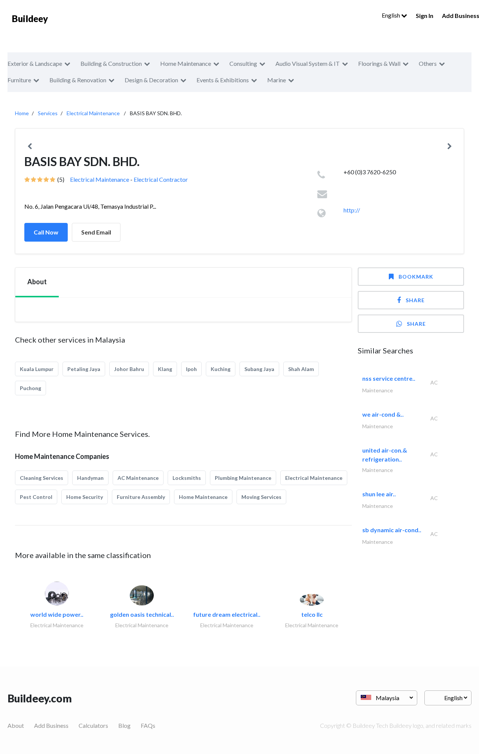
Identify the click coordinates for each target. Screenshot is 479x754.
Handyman (90, 478)
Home (22, 113)
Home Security (84, 497)
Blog (124, 725)
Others (428, 63)
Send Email (96, 232)
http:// (352, 210)
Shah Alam (301, 369)
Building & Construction (111, 63)
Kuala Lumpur (37, 369)
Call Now (46, 232)
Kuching (221, 369)
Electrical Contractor (161, 179)
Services (48, 113)
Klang (165, 369)
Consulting (243, 63)
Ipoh (191, 369)
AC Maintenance (138, 478)
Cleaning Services (41, 478)
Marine (276, 79)
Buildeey (30, 18)
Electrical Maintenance (93, 113)
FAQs (148, 725)
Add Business (51, 725)
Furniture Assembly (141, 497)
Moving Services (261, 497)
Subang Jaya (259, 369)
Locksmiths (187, 478)
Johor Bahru (129, 369)
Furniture (19, 79)
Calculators (93, 725)
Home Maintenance (185, 63)
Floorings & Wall (379, 63)
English (391, 15)
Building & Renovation (77, 79)
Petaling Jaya (83, 369)
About (15, 725)
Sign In (424, 15)
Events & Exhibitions (222, 79)
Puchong (30, 388)
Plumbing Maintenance (243, 478)
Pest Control (36, 497)
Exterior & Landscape (34, 63)
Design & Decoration (151, 79)
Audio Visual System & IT (307, 63)
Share (415, 300)
